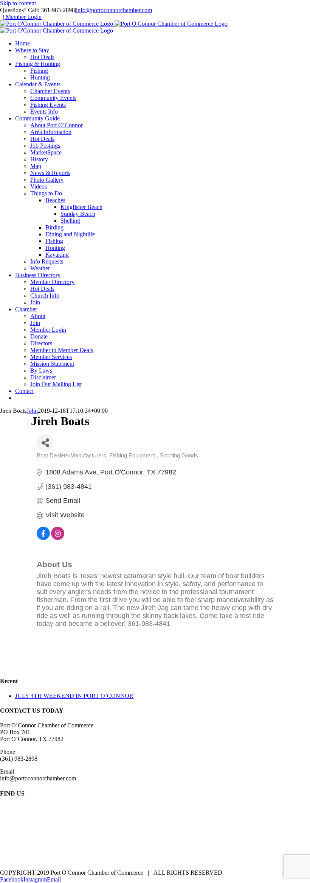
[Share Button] (45, 442)
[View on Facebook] (43, 537)
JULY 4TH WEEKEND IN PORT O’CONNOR (74, 696)
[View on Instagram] (57, 537)
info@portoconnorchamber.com (114, 10)
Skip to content (18, 3)
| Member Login (22, 17)
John (32, 410)
